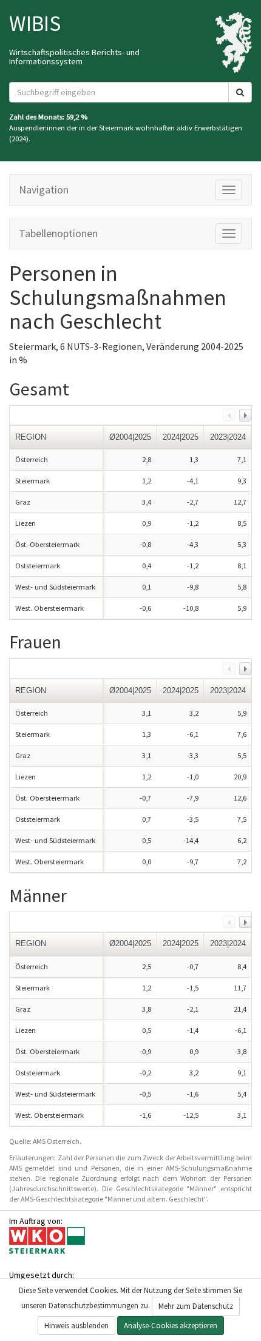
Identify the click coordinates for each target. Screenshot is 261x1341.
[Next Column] (245, 415)
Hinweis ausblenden (76, 1325)
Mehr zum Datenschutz (195, 1306)
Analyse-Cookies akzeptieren (170, 1325)
